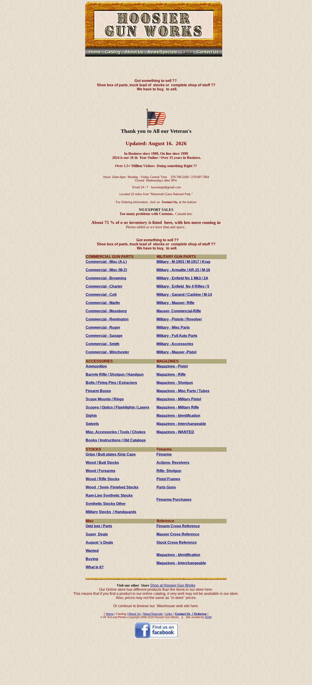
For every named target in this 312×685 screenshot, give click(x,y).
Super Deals (97, 534)
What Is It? (95, 567)
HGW (208, 617)
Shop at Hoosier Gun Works (172, 585)
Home (110, 614)
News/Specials (153, 614)
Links (168, 614)
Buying (92, 559)
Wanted (92, 551)
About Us (134, 614)
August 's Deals (99, 542)
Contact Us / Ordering (190, 614)
